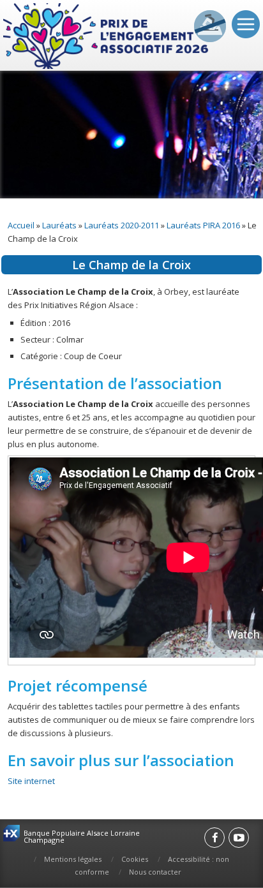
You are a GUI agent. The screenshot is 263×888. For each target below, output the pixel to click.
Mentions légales (72, 859)
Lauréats (59, 225)
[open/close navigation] (246, 24)
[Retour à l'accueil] (107, 36)
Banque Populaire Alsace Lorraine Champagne (82, 836)
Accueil (21, 225)
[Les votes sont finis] (210, 26)
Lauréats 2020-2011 (121, 225)
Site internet (31, 781)
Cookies (134, 859)
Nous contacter (155, 872)
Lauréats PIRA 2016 (203, 225)
